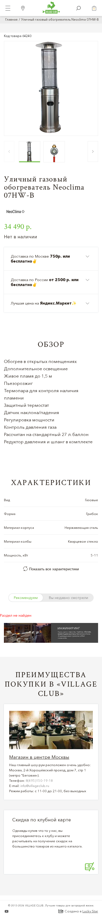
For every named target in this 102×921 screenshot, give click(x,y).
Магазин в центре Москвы (39, 757)
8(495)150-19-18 (39, 780)
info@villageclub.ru (34, 786)
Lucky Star (90, 911)
